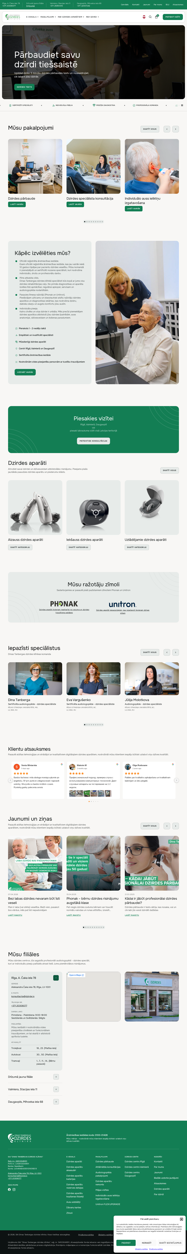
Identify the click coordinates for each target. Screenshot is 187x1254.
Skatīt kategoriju (20, 547)
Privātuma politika (156, 1249)
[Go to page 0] (89, 801)
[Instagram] (14, 1189)
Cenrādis (125, 4)
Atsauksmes (178, 4)
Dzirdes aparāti (74, 1161)
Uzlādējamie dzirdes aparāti (145, 540)
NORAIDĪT (147, 1243)
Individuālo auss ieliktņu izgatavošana (142, 200)
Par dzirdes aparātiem (70, 17)
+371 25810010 (56, 6)
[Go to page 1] (91, 801)
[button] (181, 1219)
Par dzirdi (91, 17)
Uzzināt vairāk (25, 372)
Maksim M (82, 765)
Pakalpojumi (47, 17)
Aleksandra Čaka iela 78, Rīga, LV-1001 (24, 1173)
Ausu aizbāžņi (73, 1202)
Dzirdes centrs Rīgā (135, 1161)
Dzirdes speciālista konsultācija (90, 198)
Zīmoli (69, 1213)
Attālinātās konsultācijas (108, 1167)
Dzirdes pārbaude (21, 198)
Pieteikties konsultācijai (93, 441)
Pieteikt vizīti (173, 17)
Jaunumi (146, 4)
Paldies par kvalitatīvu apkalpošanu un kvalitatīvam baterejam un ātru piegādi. (147, 779)
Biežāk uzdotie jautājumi (166, 1178)
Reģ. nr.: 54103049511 (17, 1161)
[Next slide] (175, 129)
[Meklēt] (150, 17)
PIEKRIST (126, 1243)
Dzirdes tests (24, 87)
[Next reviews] (176, 780)
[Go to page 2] (93, 801)
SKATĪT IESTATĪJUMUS (170, 1243)
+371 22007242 (83, 6)
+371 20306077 (9, 6)
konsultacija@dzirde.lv (22, 996)
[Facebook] (9, 1189)
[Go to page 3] (95, 801)
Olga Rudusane (140, 765)
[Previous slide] (167, 129)
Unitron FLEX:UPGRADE (108, 1204)
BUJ (167, 4)
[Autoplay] (182, 105)
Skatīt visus (150, 129)
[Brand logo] (64, 604)
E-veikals (31, 17)
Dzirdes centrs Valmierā (137, 1167)
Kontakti (135, 4)
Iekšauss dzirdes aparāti (84, 540)
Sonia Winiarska (29, 765)
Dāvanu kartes (73, 1207)
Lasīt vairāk (17, 204)
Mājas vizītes (102, 1190)
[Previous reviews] (10, 780)
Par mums (158, 4)
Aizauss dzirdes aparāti (25, 540)
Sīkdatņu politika (141, 1249)
